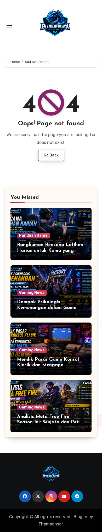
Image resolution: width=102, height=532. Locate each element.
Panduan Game (33, 235)
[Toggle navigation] (9, 25)
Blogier (80, 516)
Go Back (51, 155)
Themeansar (50, 524)
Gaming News (31, 292)
